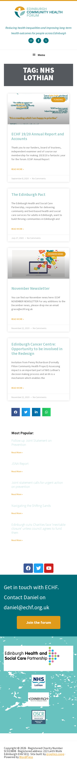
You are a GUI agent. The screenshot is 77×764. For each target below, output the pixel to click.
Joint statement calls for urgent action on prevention (37, 484)
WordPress (26, 757)
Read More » (17, 169)
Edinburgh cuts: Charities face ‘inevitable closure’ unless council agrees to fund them (38, 528)
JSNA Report (20, 463)
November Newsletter (30, 288)
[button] (15, 412)
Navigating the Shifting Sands (31, 505)
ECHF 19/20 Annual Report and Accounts (37, 136)
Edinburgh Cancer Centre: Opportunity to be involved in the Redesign (36, 349)
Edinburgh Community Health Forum (38, 12)
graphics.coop (55, 754)
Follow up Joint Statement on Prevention (31, 443)
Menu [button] (41, 55)
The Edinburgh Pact (28, 194)
